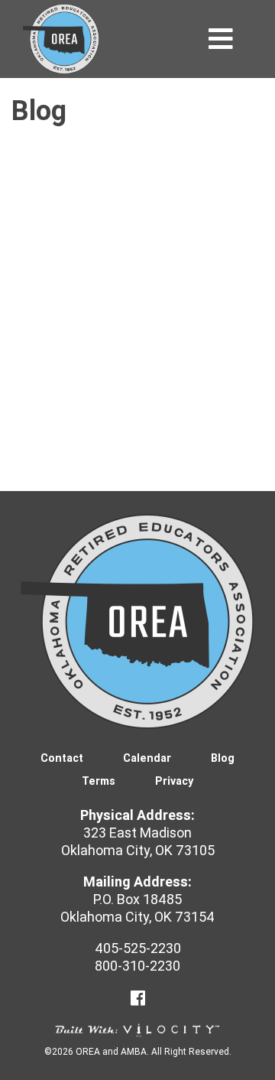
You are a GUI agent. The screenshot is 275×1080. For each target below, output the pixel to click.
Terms (98, 781)
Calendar (147, 758)
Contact (61, 758)
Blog (223, 758)
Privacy (174, 781)
